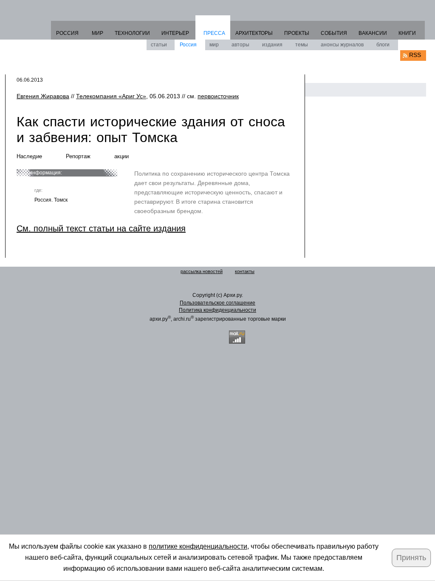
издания (272, 45)
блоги (383, 45)
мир (214, 45)
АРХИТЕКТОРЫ (254, 33)
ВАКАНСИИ (373, 33)
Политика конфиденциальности (217, 310)
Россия (188, 45)
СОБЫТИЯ (334, 33)
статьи (159, 45)
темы (301, 45)
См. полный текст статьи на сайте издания (101, 228)
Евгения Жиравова (43, 96)
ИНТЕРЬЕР (175, 33)
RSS (415, 54)
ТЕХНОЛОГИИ (132, 33)
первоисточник (218, 96)
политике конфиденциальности (198, 546)
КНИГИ (407, 33)
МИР (97, 33)
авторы (240, 45)
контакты (244, 271)
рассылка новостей (202, 271)
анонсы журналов (342, 45)
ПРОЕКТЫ (296, 33)
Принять (411, 557)
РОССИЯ (67, 33)
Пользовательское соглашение (217, 303)
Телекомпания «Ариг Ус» (111, 96)
